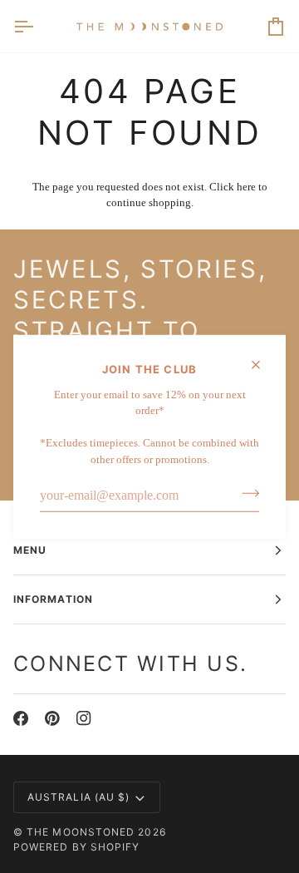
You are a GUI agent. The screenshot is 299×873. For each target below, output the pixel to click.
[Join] (245, 493)
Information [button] (53, 599)
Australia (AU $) (78, 797)
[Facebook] (20, 718)
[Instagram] (83, 718)
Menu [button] (30, 550)
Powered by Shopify (76, 847)
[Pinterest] (52, 718)
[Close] (263, 365)
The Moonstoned (81, 832)
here (246, 186)
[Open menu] (38, 26)
